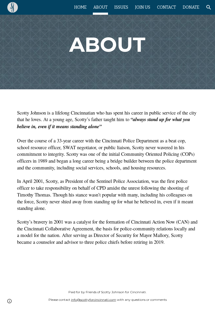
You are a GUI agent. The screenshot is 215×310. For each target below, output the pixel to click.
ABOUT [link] (100, 7)
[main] (108, 44)
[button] (208, 7)
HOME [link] (80, 7)
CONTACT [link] (166, 7)
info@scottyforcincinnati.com (93, 300)
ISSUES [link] (121, 7)
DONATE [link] (191, 7)
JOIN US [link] (142, 7)
